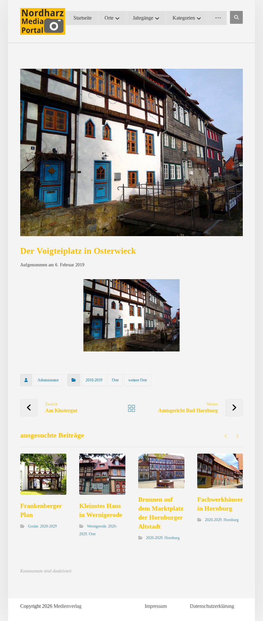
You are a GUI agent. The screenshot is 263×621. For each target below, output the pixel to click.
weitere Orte (137, 380)
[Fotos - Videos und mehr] (42, 21)
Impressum (156, 606)
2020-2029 (48, 526)
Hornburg (172, 538)
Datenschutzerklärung (212, 606)
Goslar (33, 526)
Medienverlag (67, 606)
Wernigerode (96, 526)
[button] (236, 17)
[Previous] (226, 436)
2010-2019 (94, 380)
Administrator (48, 380)
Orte (115, 380)
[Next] (237, 436)
